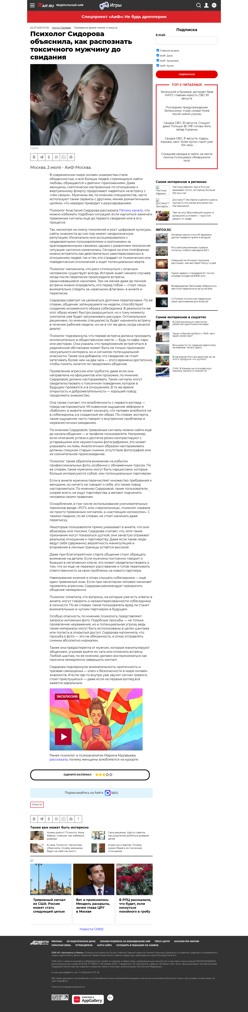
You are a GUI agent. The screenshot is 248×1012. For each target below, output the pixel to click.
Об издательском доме (81, 941)
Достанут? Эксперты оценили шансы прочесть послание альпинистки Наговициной (194, 202)
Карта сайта (104, 945)
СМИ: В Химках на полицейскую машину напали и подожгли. (191, 369)
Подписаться (187, 74)
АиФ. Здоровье (169, 60)
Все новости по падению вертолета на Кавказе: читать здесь (194, 346)
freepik (34, 147)
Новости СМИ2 (91, 929)
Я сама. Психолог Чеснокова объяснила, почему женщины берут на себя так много (65, 848)
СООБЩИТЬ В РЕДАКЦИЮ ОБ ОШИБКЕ (137, 945)
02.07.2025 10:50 (39, 27)
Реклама (57, 941)
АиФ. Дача (166, 55)
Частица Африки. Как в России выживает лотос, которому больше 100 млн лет (193, 190)
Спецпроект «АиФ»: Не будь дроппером (124, 16)
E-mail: (160, 35)
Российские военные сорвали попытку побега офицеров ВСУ (190, 249)
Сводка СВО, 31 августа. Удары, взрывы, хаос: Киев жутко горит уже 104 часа (187, 142)
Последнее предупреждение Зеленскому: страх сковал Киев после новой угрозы (186, 111)
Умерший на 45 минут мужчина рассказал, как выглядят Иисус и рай (193, 261)
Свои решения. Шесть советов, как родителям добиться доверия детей (128, 835)
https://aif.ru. (62, 981)
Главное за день (169, 50)
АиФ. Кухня (167, 65)
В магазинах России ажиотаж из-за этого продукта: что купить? (193, 358)
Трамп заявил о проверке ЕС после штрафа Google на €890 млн (192, 274)
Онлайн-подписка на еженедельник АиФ (125, 941)
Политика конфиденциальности (68, 987)
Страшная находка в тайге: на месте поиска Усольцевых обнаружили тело (187, 157)
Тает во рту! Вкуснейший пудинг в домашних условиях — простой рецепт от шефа (193, 215)
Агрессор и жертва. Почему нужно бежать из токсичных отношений (125, 848)
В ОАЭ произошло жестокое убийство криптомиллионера (190, 323)
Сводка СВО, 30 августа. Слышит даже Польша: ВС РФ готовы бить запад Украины (187, 126)
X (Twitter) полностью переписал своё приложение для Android (191, 300)
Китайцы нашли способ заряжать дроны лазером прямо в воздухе (191, 236)
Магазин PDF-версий (186, 941)
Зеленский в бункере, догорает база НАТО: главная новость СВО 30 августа (187, 95)
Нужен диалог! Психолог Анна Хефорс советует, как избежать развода (65, 835)
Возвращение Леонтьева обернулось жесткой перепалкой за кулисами (194, 287)
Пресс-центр (162, 941)
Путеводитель (84, 945)
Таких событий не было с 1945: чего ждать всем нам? (193, 334)
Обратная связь (61, 945)
